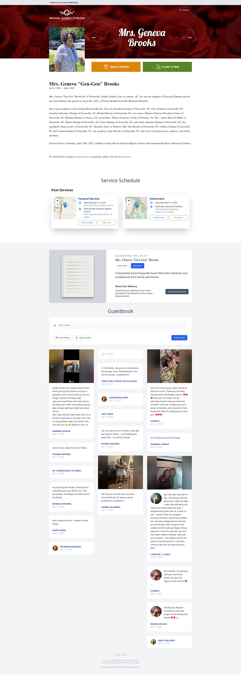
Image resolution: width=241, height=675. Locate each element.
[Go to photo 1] (70, 381)
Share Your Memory (177, 291)
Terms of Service (128, 662)
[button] (65, 205)
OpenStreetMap (123, 667)
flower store (125, 156)
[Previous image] (52, 366)
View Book (122, 265)
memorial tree (83, 156)
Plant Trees (107, 222)
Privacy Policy (112, 662)
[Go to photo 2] (71, 381)
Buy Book (137, 265)
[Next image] (91, 366)
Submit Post (179, 337)
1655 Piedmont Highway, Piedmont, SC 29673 (166, 210)
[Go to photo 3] (73, 381)
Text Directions (87, 222)
